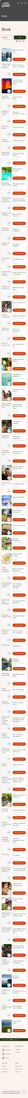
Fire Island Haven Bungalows (19, 601)
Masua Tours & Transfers (18, 215)
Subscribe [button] (4, 1071)
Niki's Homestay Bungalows (18, 569)
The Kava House (18, 127)
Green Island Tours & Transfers (19, 273)
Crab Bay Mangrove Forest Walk (18, 840)
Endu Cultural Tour (19, 303)
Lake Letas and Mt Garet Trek (19, 750)
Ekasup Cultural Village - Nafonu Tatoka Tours (18, 780)
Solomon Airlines (18, 497)
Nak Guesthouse (18, 689)
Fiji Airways (17, 646)
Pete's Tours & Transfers (17, 169)
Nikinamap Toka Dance (18, 154)
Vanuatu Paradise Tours (19, 617)
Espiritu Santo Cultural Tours (17, 884)
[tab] (23, 41)
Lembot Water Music (18, 98)
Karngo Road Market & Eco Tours (17, 406)
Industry (17, 1052)
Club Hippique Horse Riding (17, 1007)
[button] (9, 59)
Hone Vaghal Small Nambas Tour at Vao (19, 930)
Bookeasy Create (14, 1093)
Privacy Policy (19, 1069)
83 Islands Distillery (16, 245)
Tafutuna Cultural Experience (19, 796)
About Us (4, 1066)
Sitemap (17, 1071)
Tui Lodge (16, 855)
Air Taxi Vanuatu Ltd (18, 345)
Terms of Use (18, 1066)
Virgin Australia (18, 765)
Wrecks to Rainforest (16, 330)
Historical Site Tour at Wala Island (19, 915)
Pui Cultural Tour (18, 484)
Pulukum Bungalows (16, 230)
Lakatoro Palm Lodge (18, 899)
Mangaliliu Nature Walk (19, 675)
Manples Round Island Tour (18, 452)
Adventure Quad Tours (18, 288)
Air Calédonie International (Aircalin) (17, 585)
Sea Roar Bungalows (16, 977)
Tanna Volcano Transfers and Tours (18, 82)
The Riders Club (18, 259)
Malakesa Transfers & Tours (19, 113)
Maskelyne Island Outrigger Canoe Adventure (19, 719)
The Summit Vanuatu (17, 422)
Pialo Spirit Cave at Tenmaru (19, 992)
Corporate (18, 1049)
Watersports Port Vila (19, 51)
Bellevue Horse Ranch (18, 703)
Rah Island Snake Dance (18, 390)
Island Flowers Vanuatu (18, 554)
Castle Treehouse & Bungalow (19, 962)
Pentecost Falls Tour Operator (18, 632)
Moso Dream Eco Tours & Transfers (19, 66)
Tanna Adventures (19, 525)
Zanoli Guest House (17, 1022)
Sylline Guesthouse (19, 316)
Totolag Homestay (19, 810)
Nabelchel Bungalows (16, 437)
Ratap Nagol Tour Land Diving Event (19, 200)
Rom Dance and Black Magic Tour (19, 946)
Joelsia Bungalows (19, 140)
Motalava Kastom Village (19, 185)
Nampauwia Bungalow (17, 375)
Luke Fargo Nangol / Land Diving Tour (19, 869)
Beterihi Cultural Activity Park (18, 467)
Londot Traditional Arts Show (19, 824)
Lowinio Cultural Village (18, 360)
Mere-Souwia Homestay (17, 511)
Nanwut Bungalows (16, 539)
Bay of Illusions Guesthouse (18, 735)
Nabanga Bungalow (16, 660)
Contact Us (5, 1069)
